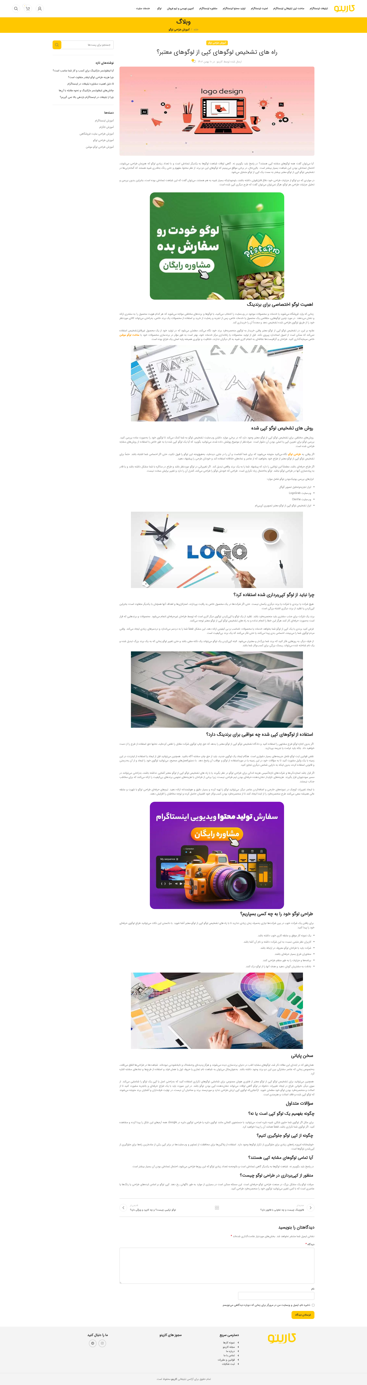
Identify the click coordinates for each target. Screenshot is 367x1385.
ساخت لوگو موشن (129, 335)
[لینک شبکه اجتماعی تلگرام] (93, 1343)
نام (312, 1289)
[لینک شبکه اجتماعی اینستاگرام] (102, 1343)
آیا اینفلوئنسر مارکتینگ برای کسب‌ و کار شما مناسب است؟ (83, 71)
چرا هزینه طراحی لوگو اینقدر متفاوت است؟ (91, 77)
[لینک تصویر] (282, 1338)
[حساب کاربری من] (40, 8)
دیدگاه (309, 1244)
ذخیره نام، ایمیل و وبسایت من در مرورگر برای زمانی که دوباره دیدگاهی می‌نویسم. (266, 1305)
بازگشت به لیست (217, 1208)
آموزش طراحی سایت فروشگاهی (97, 134)
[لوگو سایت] (344, 8)
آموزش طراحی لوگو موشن (100, 147)
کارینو (219, 62)
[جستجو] (16, 8)
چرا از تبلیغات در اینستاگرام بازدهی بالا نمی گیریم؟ (87, 97)
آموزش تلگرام (106, 127)
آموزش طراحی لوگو (179, 29)
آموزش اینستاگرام (104, 121)
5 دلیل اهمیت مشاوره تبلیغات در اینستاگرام (90, 84)
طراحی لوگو (294, 454)
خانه (196, 29)
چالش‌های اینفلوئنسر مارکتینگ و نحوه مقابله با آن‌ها (86, 91)
